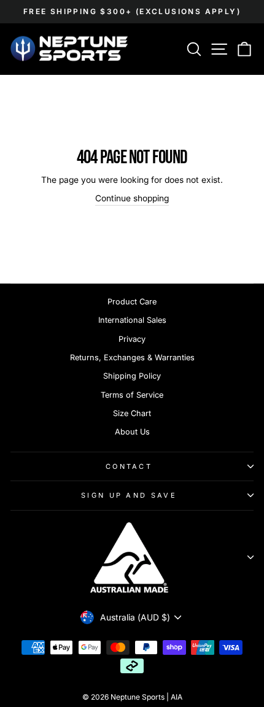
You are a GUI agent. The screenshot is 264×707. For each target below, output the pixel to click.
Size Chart (132, 413)
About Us (132, 431)
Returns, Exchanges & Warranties (132, 357)
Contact (129, 466)
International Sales (132, 320)
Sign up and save (129, 495)
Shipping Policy (132, 376)
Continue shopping (132, 198)
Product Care (132, 301)
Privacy (132, 339)
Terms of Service (132, 395)
